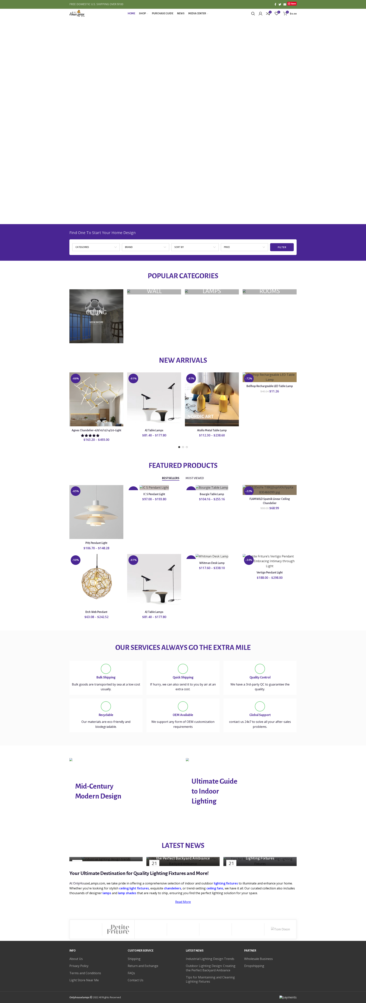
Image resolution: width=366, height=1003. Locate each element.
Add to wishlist (120, 395)
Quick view (120, 387)
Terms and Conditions (85, 973)
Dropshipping (254, 966)
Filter (282, 247)
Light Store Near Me (84, 980)
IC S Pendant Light (154, 494)
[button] (90, 435)
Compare (120, 378)
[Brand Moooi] (151, 929)
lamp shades (127, 893)
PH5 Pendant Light (96, 542)
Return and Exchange (143, 966)
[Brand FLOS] (248, 929)
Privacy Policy (78, 966)
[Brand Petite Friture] (118, 929)
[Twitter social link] (279, 4)
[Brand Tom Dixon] (280, 929)
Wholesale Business (258, 959)
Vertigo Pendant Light (270, 572)
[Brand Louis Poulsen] (183, 929)
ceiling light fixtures (134, 888)
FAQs (131, 973)
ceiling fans (214, 888)
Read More (183, 902)
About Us (76, 959)
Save (293, 3)
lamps (107, 893)
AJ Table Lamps (154, 430)
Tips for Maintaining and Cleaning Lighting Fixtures (210, 979)
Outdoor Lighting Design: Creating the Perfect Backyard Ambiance (210, 968)
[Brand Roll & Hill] (86, 929)
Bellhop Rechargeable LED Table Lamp (269, 386)
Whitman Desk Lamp (212, 562)
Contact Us (135, 980)
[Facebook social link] (275, 4)
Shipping (134, 959)
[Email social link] (284, 4)
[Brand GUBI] (215, 929)
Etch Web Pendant (96, 611)
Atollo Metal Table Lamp (212, 430)
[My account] (260, 13)
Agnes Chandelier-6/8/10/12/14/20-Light (96, 430)
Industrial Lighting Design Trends (210, 959)
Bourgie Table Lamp (212, 494)
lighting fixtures (226, 883)
